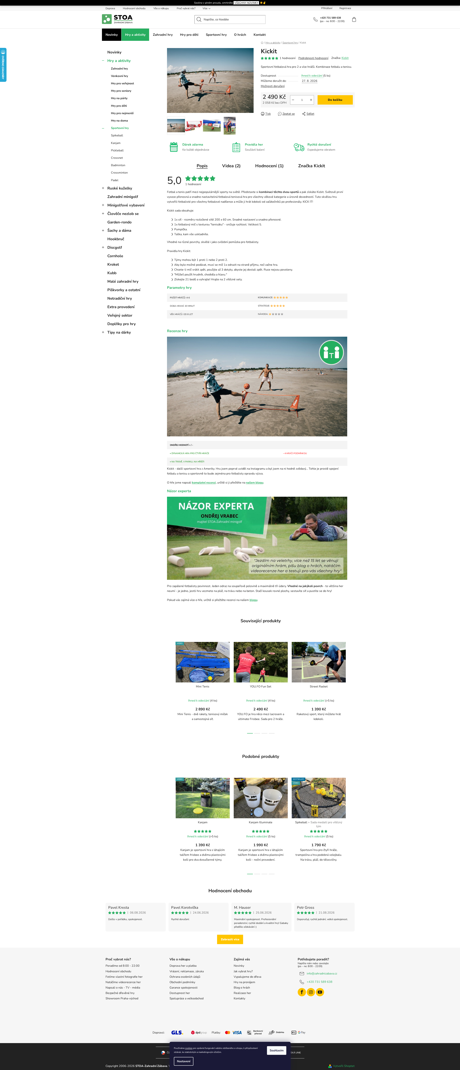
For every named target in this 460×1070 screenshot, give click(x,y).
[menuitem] (111, 35)
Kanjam (116, 143)
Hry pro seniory (121, 91)
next (352, 687)
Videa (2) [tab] (231, 166)
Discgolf (114, 247)
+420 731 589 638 (319, 982)
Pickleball (117, 150)
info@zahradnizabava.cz (322, 974)
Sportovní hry (120, 128)
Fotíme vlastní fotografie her (124, 977)
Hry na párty (119, 98)
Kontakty (239, 998)
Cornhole (115, 255)
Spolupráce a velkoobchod (187, 998)
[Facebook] (302, 992)
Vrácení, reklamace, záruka (187, 971)
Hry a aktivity (119, 60)
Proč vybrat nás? (186, 8)
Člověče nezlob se (123, 213)
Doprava (110, 8)
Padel (114, 180)
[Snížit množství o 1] (293, 99)
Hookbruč (115, 238)
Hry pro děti (119, 106)
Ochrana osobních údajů (185, 977)
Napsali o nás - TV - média (123, 988)
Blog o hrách (242, 988)
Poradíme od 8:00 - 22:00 (123, 966)
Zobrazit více (230, 939)
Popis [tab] (202, 166)
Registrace (345, 8)
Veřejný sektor (119, 315)
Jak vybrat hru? (243, 971)
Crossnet (117, 158)
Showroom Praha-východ (122, 998)
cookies (188, 1048)
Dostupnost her (180, 993)
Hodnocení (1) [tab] (269, 166)
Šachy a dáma (119, 230)
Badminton (118, 165)
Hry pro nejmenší (122, 113)
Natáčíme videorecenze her (123, 982)
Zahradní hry (119, 69)
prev (170, 687)
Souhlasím (277, 1050)
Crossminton (119, 173)
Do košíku (335, 100)
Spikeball (117, 135)
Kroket (113, 264)
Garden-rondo (119, 222)
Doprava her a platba (183, 966)
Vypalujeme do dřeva (247, 977)
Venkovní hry (119, 76)
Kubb (111, 272)
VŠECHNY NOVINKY (246, 3)
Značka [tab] (311, 166)
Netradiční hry (119, 298)
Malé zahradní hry (122, 281)
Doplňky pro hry (121, 323)
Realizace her (242, 993)
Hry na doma (119, 121)
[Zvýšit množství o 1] (311, 99)
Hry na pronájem (244, 982)
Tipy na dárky (119, 332)
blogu (253, 600)
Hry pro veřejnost (122, 83)
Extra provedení (120, 306)
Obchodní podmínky (182, 982)
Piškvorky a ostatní (123, 289)
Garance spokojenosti (184, 988)
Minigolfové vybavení (125, 205)
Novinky (114, 52)
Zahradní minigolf (122, 196)
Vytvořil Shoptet (344, 1066)
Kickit (345, 58)
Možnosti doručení (273, 86)
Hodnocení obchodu (134, 8)
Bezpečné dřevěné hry (120, 993)
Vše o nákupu (161, 8)
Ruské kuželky (119, 188)
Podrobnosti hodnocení (313, 58)
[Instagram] (311, 992)
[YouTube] (320, 992)
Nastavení (183, 1061)
